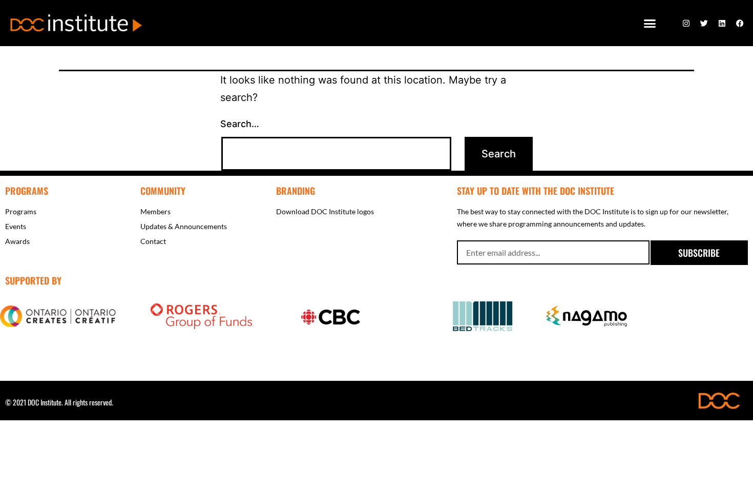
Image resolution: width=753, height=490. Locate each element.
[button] (650, 23)
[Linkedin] (722, 23)
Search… (239, 123)
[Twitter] (704, 23)
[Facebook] (740, 23)
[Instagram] (686, 23)
